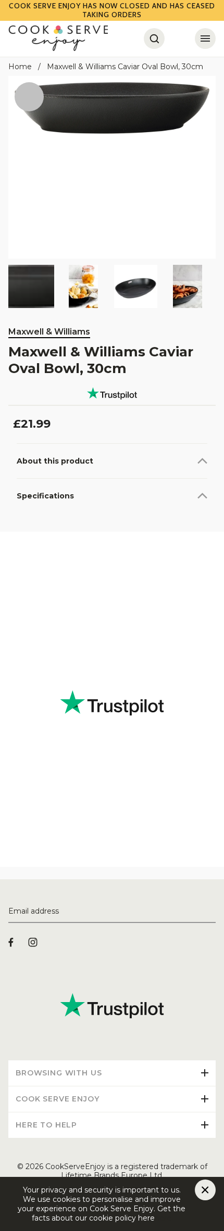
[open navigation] (205, 38)
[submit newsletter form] (211, 911)
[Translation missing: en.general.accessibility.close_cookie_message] (205, 1189)
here (163, 1218)
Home (20, 66)
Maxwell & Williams (49, 332)
